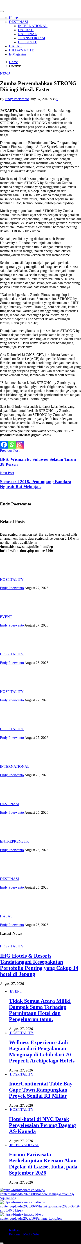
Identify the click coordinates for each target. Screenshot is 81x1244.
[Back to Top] (2, 1243)
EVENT (6, 617)
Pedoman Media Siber (24, 1234)
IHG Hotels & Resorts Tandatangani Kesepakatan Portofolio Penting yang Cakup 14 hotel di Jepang (39, 965)
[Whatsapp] (12, 445)
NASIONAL (27, 34)
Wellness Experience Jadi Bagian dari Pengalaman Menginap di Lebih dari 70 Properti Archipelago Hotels (41, 1051)
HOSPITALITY (12, 579)
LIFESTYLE (27, 42)
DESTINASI (18, 22)
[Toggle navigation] (2, 11)
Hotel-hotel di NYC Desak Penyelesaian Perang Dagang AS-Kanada (42, 1125)
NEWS (5, 74)
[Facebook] (4, 445)
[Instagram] (20, 445)
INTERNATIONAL (32, 26)
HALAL (15, 46)
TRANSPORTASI (31, 38)
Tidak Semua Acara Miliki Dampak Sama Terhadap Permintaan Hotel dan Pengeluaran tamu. (40, 1010)
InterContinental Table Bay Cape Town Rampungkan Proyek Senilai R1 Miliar (40, 1090)
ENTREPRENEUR (14, 841)
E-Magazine (17, 54)
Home (13, 18)
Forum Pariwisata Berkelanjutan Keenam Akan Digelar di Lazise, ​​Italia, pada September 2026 (43, 1164)
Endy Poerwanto (17, 99)
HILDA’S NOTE (21, 50)
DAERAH (26, 30)
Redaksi (14, 1230)
